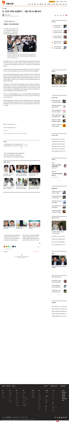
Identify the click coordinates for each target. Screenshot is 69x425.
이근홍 (8, 14)
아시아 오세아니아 (25, 399)
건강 (39, 403)
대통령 (5, 8)
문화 (45, 4)
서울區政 (33, 395)
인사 (46, 408)
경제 (35, 4)
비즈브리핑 (17, 405)
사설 (46, 398)
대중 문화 (39, 399)
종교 (39, 400)
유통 (16, 399)
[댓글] (66, 15)
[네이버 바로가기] (64, 417)
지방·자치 (33, 394)
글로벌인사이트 (25, 405)
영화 (39, 407)
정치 (29, 4)
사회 (32, 4)
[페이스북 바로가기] (55, 417)
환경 (9, 395)
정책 (16, 403)
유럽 (23, 402)
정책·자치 (41, 4)
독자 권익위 (63, 393)
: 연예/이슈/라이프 (56, 277)
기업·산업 (17, 392)
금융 (16, 395)
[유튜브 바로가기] (62, 417)
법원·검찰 (10, 394)
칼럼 (46, 399)
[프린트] (61, 15)
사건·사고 (10, 392)
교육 (9, 397)
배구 (53, 399)
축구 (53, 394)
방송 (53, 404)
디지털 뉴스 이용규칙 (24, 417)
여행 (39, 402)
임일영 (6, 14)
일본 (23, 395)
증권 (16, 400)
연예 (63, 4)
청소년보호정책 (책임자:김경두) (16, 417)
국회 (2, 394)
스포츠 (60, 4)
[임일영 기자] (3, 15)
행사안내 (3, 386)
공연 (39, 408)
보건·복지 (10, 402)
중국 (23, 394)
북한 (2, 395)
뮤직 (53, 409)
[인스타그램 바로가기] (59, 417)
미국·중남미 (24, 400)
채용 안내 (13, 386)
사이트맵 (63, 400)
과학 (9, 399)
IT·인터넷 (17, 402)
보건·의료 (10, 400)
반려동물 (39, 405)
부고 (46, 411)
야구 (53, 392)
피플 (57, 4)
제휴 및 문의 (8, 386)
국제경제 (24, 392)
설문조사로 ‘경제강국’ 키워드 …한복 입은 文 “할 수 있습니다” (13, 145)
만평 (46, 402)
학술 (39, 394)
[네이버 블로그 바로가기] (66, 417)
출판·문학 (39, 397)
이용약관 (3, 417)
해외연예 (53, 407)
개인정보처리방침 (8, 417)
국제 (37, 4)
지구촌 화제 (24, 403)
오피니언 (53, 4)
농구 (53, 397)
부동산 (17, 394)
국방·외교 (3, 397)
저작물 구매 (63, 395)
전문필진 (46, 401)
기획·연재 (49, 4)
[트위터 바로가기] (57, 417)
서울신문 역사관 (64, 392)
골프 (53, 395)
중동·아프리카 (25, 397)
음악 (39, 392)
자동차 (17, 397)
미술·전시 (39, 395)
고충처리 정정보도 (64, 398)
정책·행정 (33, 392)
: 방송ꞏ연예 (55, 217)
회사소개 (63, 390)
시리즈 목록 (47, 392)
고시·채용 (33, 397)
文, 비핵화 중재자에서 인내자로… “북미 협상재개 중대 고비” (13, 144)
